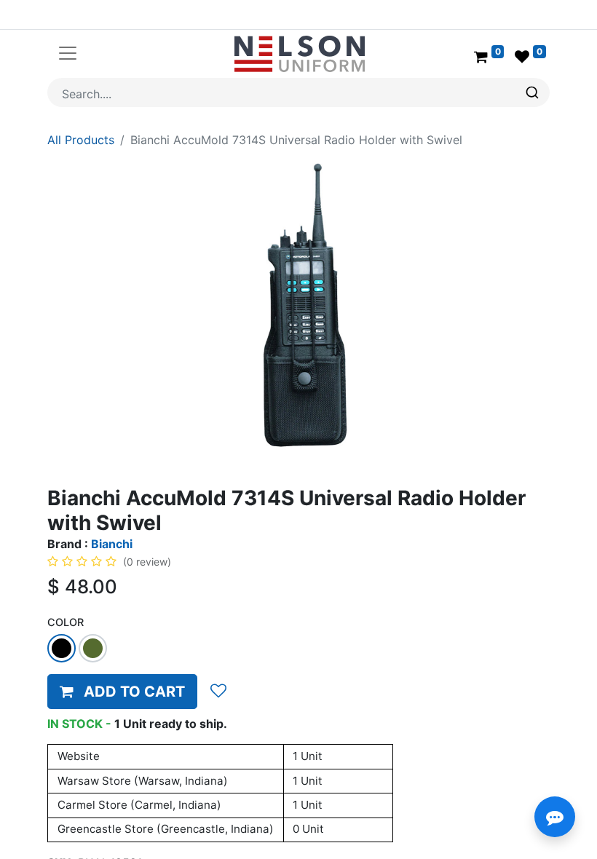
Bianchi (112, 544)
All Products (80, 139)
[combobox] (298, 92)
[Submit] (534, 92)
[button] (122, 691)
